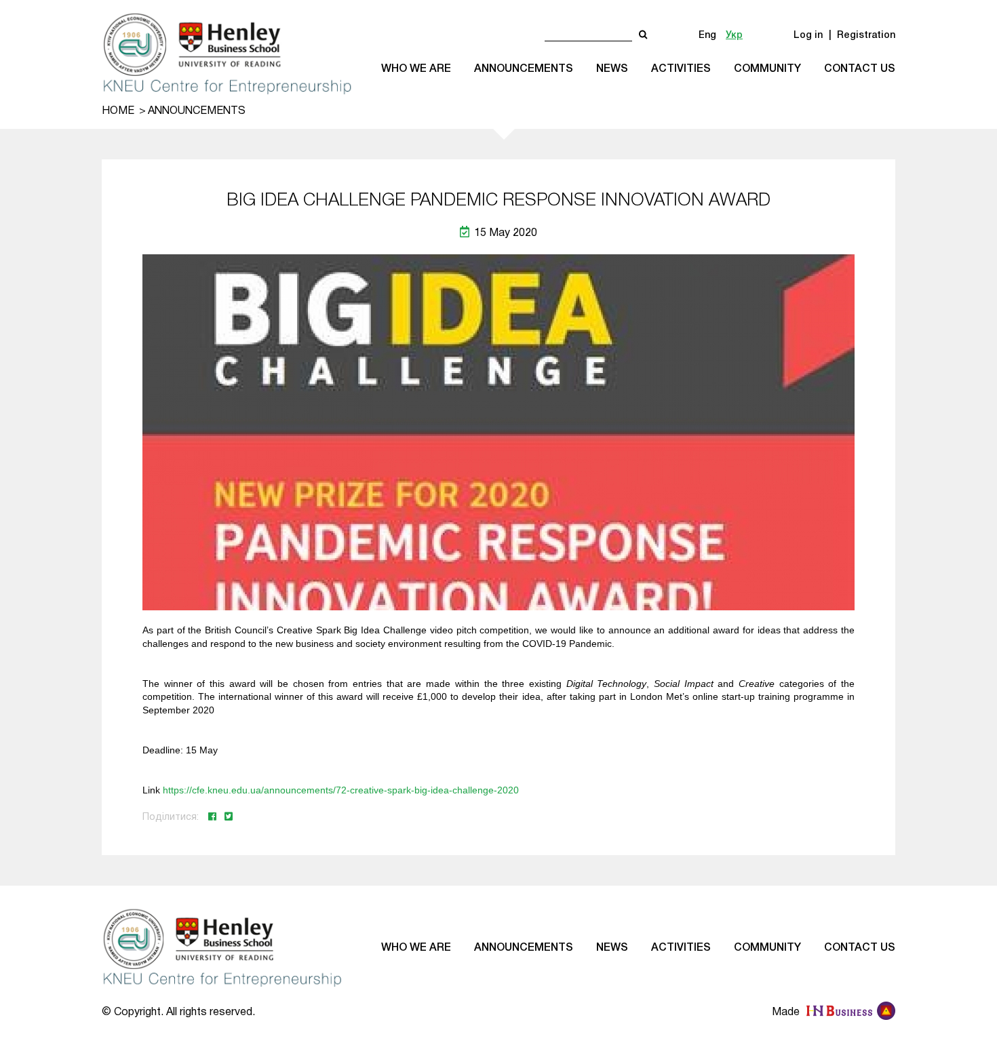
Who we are (416, 69)
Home (118, 111)
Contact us (859, 69)
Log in (808, 35)
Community (767, 69)
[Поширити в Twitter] (228, 817)
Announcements (523, 69)
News (612, 69)
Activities (681, 69)
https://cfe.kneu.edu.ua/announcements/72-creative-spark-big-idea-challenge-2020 (341, 790)
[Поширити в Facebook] (213, 817)
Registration (866, 35)
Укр (734, 35)
